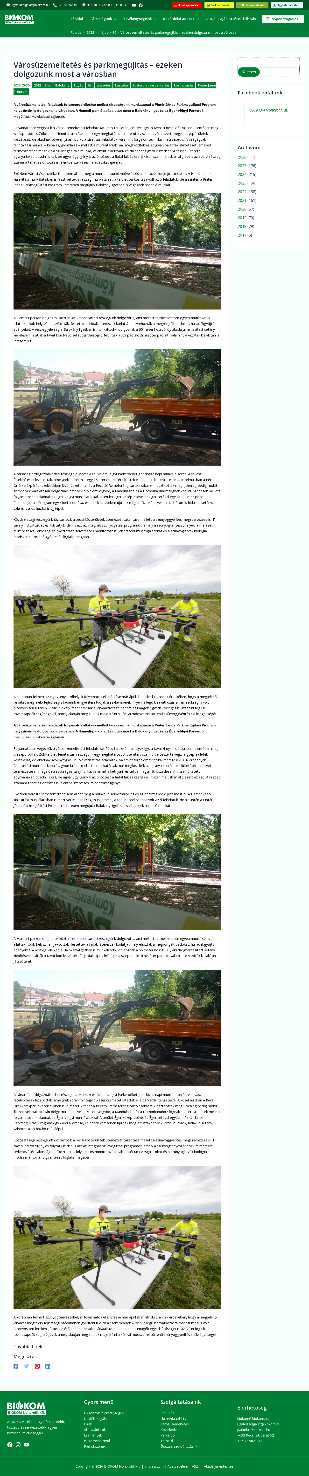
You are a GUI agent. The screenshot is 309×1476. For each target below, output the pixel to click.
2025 (242, 165)
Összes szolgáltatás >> (179, 1446)
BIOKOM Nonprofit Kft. (269, 110)
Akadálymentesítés (218, 1466)
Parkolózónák (94, 1446)
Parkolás (167, 1412)
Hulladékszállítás (173, 1418)
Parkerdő (168, 1435)
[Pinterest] (37, 1366)
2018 (242, 226)
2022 (242, 191)
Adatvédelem (178, 1466)
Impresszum (154, 1466)
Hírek (88, 1424)
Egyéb (78, 85)
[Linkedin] (47, 1366)
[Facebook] (141, 5)
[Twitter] (26, 1366)
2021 (242, 200)
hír (90, 85)
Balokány (62, 85)
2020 (242, 209)
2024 (242, 174)
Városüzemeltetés (175, 1424)
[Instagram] (18, 1444)
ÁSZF (196, 1466)
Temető (167, 1440)
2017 (242, 235)
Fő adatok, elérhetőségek (104, 1413)
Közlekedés (169, 1429)
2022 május (42, 85)
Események (93, 1435)
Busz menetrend (97, 1440)
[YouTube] (134, 5)
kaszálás (121, 85)
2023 (242, 183)
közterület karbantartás (151, 85)
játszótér (104, 85)
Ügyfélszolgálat (96, 1418)
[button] (187, 5)
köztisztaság (183, 85)
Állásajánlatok (95, 1429)
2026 (242, 157)
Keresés (249, 72)
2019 (242, 217)
